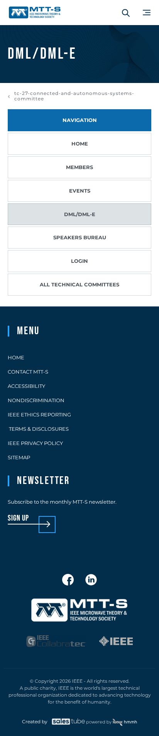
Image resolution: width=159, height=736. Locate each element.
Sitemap (19, 457)
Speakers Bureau (79, 237)
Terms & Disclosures (38, 429)
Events (79, 191)
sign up (18, 518)
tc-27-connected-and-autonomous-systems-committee (74, 96)
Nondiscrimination (36, 400)
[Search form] (125, 12)
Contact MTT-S (28, 372)
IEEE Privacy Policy (35, 443)
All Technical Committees (79, 284)
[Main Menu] (146, 12)
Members (79, 167)
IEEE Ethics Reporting (39, 414)
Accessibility (26, 386)
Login (79, 261)
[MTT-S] (35, 12)
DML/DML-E (79, 214)
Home (79, 143)
